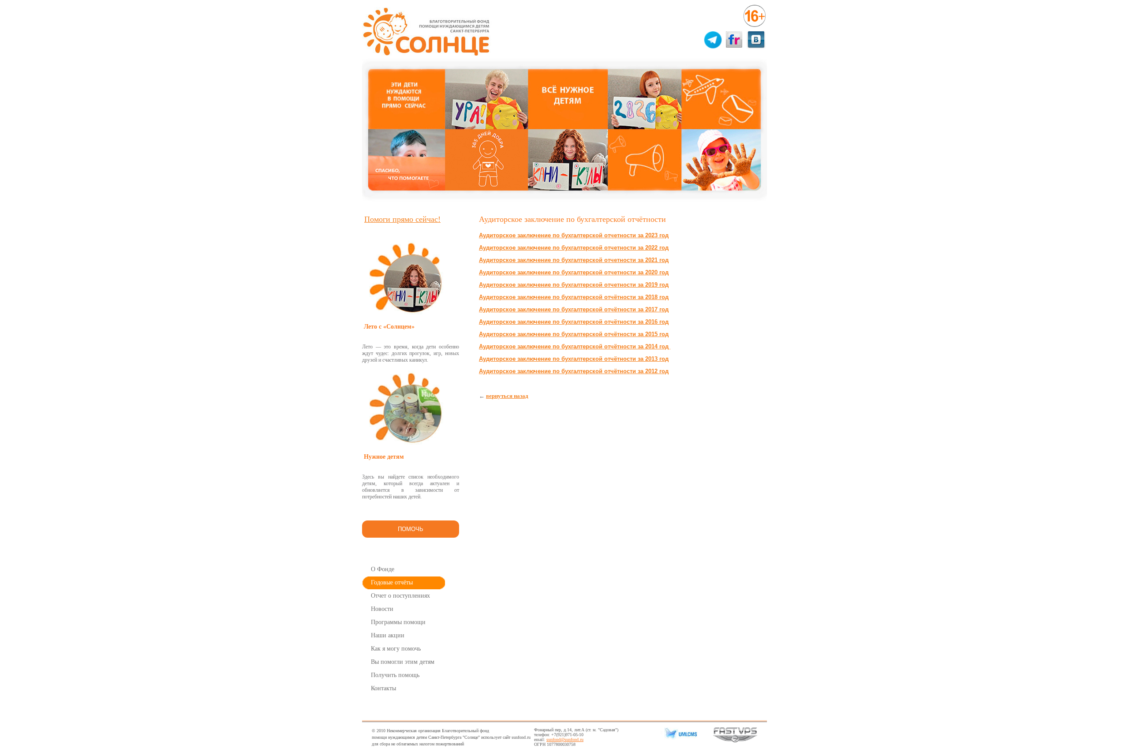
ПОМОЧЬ (410, 529)
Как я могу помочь (396, 648)
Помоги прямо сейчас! (402, 219)
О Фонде (382, 569)
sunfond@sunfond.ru (564, 739)
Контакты (383, 688)
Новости (382, 609)
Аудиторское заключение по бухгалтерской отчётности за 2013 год (574, 359)
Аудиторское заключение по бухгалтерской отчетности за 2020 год (574, 272)
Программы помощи (398, 622)
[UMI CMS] (679, 738)
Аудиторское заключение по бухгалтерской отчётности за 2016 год (574, 321)
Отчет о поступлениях (400, 595)
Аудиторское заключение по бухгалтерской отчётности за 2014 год (574, 346)
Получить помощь (395, 675)
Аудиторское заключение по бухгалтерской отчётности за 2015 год (574, 334)
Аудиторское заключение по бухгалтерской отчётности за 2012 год (574, 371)
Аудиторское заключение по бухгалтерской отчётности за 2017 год (574, 309)
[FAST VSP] (735, 740)
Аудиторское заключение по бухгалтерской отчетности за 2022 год (574, 247)
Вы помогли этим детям (402, 662)
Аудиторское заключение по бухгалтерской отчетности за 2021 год (574, 260)
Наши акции (387, 635)
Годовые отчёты (392, 582)
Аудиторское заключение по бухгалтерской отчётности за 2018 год (574, 297)
